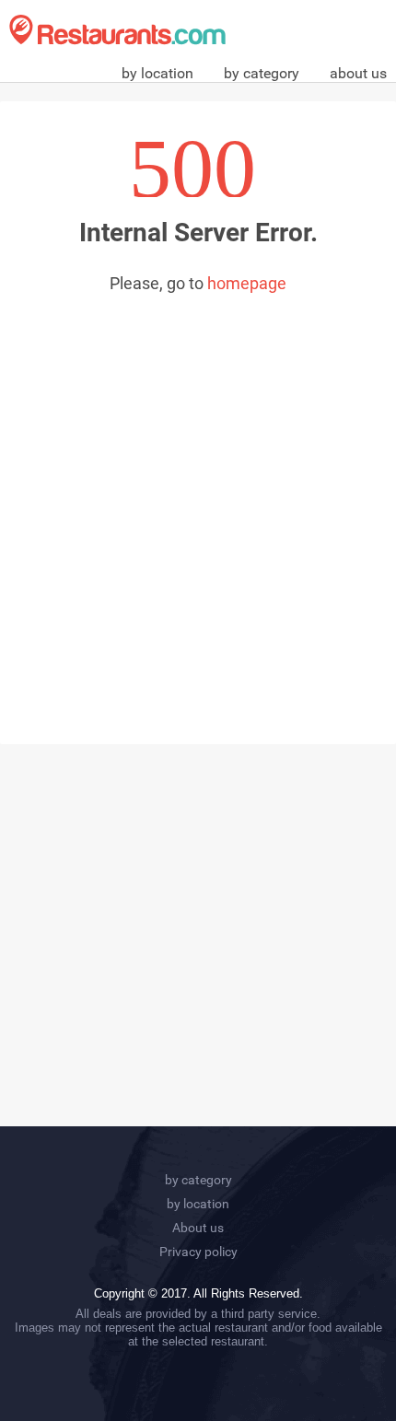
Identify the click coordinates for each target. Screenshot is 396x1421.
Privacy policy (198, 1251)
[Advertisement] (198, 500)
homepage (246, 283)
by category (261, 73)
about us (358, 73)
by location (157, 73)
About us (198, 1227)
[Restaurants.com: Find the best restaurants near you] (117, 30)
